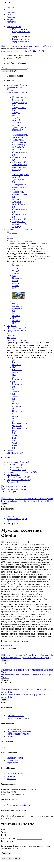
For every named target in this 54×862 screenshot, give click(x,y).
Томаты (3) (15, 397)
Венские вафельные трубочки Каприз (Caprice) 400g (26, 501)
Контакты (11, 22)
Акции (10, 19)
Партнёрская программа (18, 734)
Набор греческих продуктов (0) (17, 307)
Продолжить (7, 645)
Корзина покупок (20, 39)
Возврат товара (14, 760)
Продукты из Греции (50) (19, 479)
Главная (10, 7)
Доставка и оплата (15, 715)
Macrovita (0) (18, 100)
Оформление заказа (21, 41)
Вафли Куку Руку (15, 453)
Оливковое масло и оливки (19, 229)
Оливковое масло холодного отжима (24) (17, 283)
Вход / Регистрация (21, 31)
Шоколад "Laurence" (16, 328)
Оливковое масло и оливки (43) (22, 472)
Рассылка (11, 778)
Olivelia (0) (17, 150)
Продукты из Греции (16, 330)
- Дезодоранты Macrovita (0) (19, 128)
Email (3, 835)
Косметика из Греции (17, 85)
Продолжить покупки (11, 858)
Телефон (5, 832)
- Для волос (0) (19, 162)
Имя (3, 829)
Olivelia (10, 521)
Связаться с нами (15, 758)
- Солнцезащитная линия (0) (20, 174)
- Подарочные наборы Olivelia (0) (19, 194)
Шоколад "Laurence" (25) (18, 477)
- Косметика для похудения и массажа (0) (19, 142)
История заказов (14, 776)
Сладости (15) (13, 474)
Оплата (10, 14)
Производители (14, 729)
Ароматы (11, 450)
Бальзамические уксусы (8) (19, 430)
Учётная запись (14, 26)
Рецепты (11, 17)
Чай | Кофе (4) (14, 445)
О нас (9, 9)
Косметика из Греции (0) (18, 462)
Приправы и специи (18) (17, 414)
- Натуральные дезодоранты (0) (19, 187)
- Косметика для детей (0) (18, 123)
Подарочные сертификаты (19, 731)
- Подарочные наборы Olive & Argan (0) (19, 224)
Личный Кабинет (15, 773)
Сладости (11, 325)
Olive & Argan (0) (18, 205)
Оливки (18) (16, 321)
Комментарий (7, 841)
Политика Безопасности (18, 718)
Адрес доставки (8, 838)
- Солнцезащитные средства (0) (20, 134)
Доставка (11, 12)
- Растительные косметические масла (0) (19, 167)
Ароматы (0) (12, 482)
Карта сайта (12, 763)
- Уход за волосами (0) (18, 113)
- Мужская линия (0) (17, 118)
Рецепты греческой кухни (19, 805)
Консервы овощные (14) (17, 372)
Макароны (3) (17, 385)
